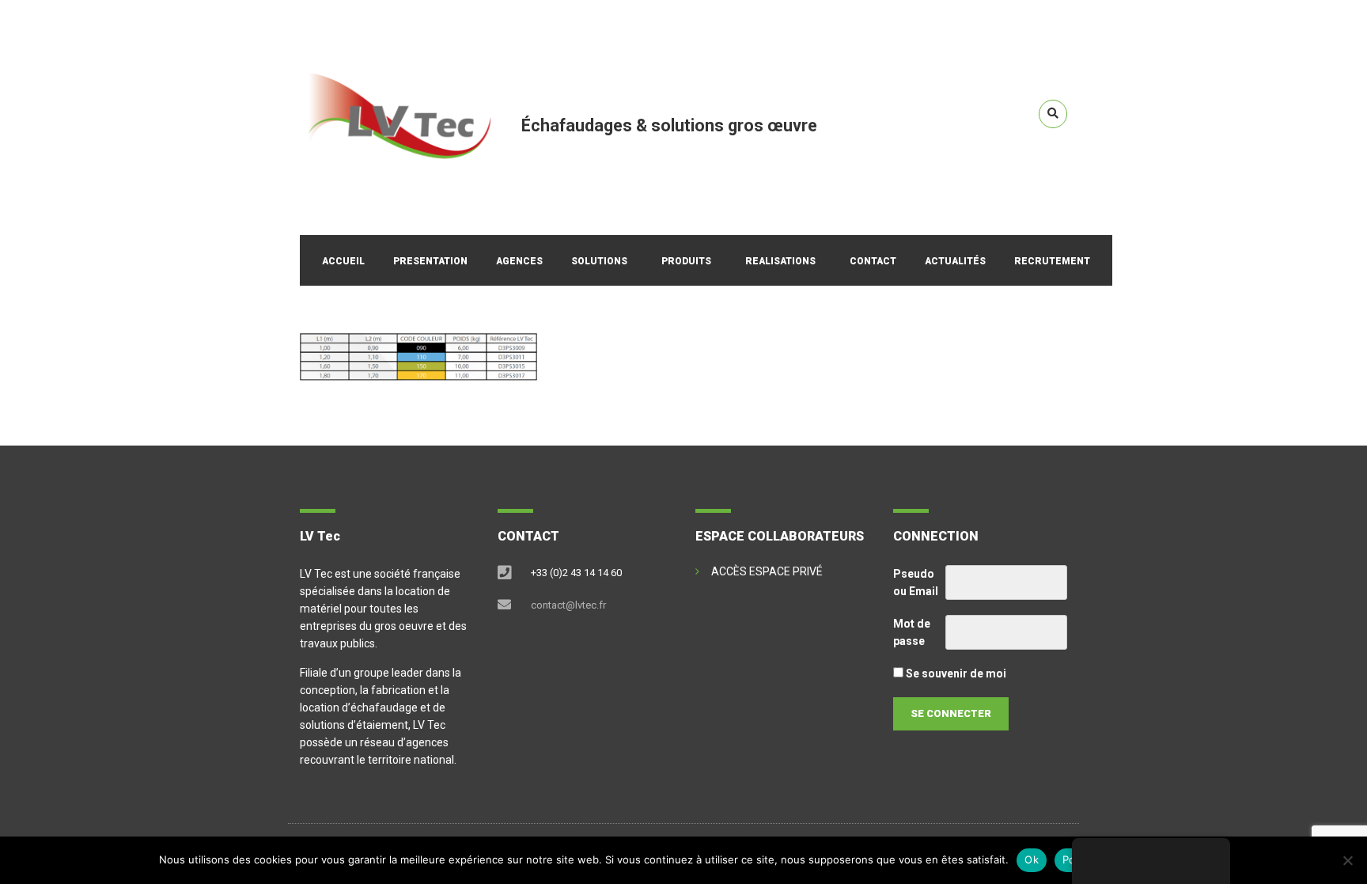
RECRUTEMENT (1052, 261)
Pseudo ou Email (915, 582)
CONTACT (873, 261)
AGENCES (519, 261)
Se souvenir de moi (954, 673)
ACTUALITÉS (955, 261)
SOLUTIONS (599, 261)
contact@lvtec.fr (568, 605)
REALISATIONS (780, 261)
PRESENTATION (430, 261)
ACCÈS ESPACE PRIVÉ (767, 571)
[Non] (1347, 860)
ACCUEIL (343, 261)
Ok (1031, 859)
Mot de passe (911, 632)
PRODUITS (686, 261)
